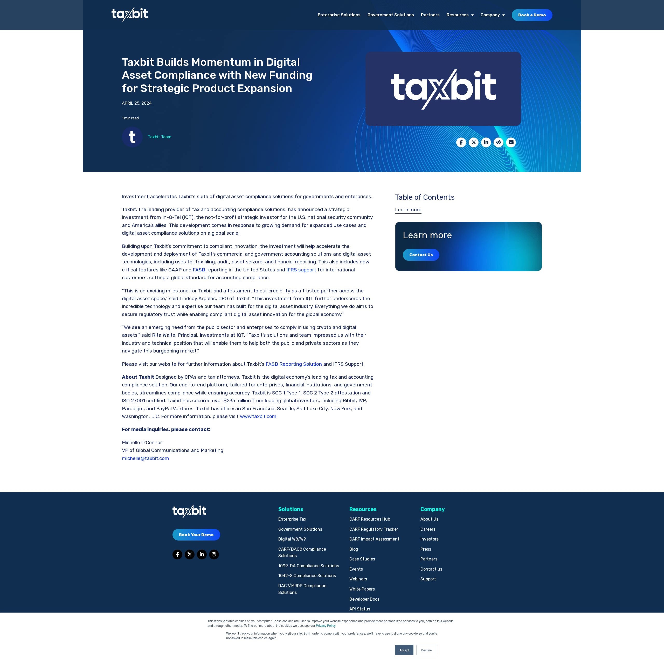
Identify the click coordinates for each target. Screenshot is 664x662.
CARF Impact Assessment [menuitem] (374, 539)
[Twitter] (474, 142)
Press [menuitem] (425, 549)
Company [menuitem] (490, 14)
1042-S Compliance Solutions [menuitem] (307, 575)
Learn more (408, 210)
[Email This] (511, 142)
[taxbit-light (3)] (130, 15)
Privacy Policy (325, 625)
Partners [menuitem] (430, 14)
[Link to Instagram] (214, 554)
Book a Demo (532, 15)
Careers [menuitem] (427, 529)
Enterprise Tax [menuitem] (292, 519)
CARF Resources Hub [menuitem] (369, 519)
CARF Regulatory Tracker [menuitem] (373, 529)
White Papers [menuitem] (362, 589)
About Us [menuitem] (429, 519)
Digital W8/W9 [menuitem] (292, 539)
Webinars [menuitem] (358, 579)
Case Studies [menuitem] (362, 559)
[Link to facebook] (177, 554)
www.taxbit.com (258, 416)
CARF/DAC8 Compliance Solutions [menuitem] (302, 552)
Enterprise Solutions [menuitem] (339, 14)
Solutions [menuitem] (290, 509)
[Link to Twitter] (190, 554)
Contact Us (421, 254)
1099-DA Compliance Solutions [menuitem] (308, 565)
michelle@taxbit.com (145, 458)
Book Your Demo (196, 534)
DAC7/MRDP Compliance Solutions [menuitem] (302, 589)
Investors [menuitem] (429, 539)
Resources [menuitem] (458, 14)
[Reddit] (498, 142)
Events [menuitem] (356, 569)
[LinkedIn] (486, 142)
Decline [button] (426, 650)
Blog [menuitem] (353, 549)
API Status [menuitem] (359, 609)
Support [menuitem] (428, 579)
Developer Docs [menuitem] (364, 599)
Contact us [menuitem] (431, 569)
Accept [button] (404, 650)
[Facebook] (461, 142)
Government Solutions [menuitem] (391, 14)
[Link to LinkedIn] (202, 554)
